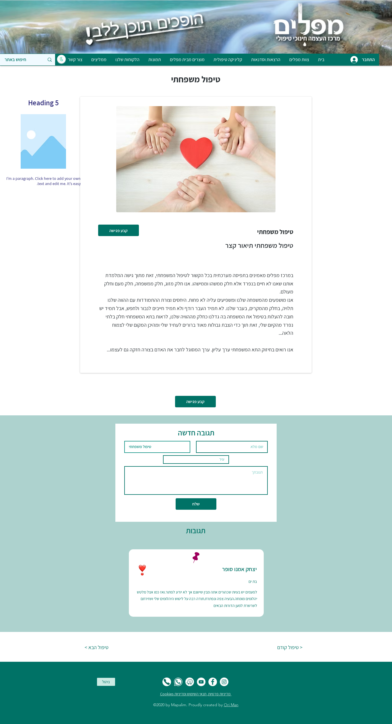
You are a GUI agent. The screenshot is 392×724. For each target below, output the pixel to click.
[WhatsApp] (178, 682)
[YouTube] (201, 682)
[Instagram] (224, 682)
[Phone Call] (166, 682)
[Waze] (189, 682)
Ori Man (231, 704)
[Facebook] (212, 682)
